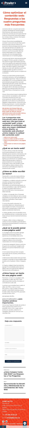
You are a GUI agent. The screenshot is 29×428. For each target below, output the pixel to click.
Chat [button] (25, 427)
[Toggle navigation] (26, 3)
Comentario (9, 325)
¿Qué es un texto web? (10, 137)
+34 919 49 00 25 (11, 414)
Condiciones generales (9, 423)
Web (6, 354)
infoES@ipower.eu (13, 417)
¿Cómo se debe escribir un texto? (13, 138)
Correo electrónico (11, 348)
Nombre (7, 342)
